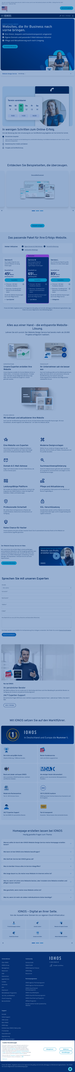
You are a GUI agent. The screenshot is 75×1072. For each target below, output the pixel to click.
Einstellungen (13, 1048)
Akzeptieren (13, 1055)
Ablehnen (66, 1049)
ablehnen (22, 1053)
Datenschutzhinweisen (16, 1052)
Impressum (4, 1059)
